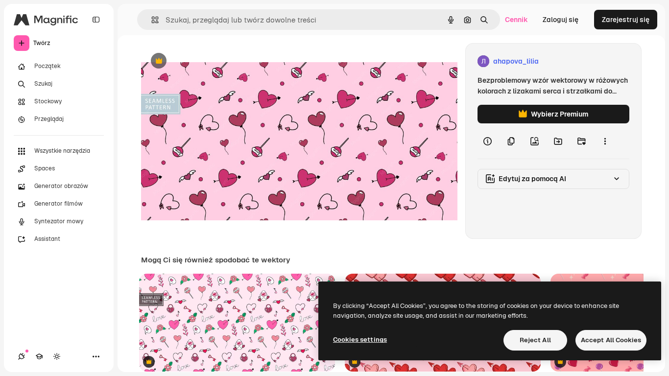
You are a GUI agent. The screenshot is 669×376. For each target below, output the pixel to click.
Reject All (535, 340)
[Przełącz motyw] (57, 356)
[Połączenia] (21, 356)
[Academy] (39, 356)
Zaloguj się (560, 19)
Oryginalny (208, 61)
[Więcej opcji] (605, 141)
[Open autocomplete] (151, 20)
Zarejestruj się (625, 19)
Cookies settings (360, 339)
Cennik (516, 19)
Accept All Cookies (611, 340)
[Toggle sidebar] (96, 19)
